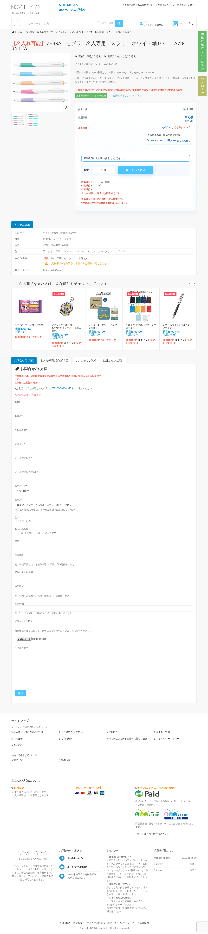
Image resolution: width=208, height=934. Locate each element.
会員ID (18, 402)
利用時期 (19, 603)
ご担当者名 (21, 430)
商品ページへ (30, 305)
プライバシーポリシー (167, 738)
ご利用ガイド (164, 5)
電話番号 (20, 444)
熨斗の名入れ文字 (24, 572)
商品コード (21, 486)
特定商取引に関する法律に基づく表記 (128, 738)
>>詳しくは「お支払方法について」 (153, 834)
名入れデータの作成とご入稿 (28, 732)
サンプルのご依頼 (85, 360)
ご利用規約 (66, 738)
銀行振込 (19, 787)
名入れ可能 (107, 23)
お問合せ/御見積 (24, 360)
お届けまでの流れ (113, 360)
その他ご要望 (21, 648)
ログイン (147, 25)
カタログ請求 (129, 5)
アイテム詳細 (22, 224)
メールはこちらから (180, 140)
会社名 (19, 416)
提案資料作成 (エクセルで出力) (91, 95)
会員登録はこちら (122, 95)
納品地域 (19, 586)
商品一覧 (18, 760)
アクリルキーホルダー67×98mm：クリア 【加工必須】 (66, 327)
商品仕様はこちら (90, 56)
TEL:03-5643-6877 (61, 388)
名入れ (18, 517)
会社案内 (18, 745)
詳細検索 (65, 760)
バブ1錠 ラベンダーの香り (29, 324)
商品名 (19, 500)
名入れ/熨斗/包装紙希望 (54, 360)
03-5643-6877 (157, 140)
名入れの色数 (21, 529)
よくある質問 (179, 5)
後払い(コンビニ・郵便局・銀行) (156, 787)
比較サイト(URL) (23, 621)
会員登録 (159, 25)
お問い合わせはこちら (122, 56)
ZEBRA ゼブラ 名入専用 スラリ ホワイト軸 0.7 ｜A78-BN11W (97, 46)
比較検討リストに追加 (202, 53)
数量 (17, 541)
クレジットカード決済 (89, 787)
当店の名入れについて (72, 732)
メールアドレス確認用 (27, 472)
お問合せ (192, 5)
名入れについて (145, 5)
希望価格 (19, 555)
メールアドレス (23, 458)
